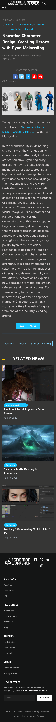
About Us (8, 585)
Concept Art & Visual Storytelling (34, 343)
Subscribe (44, 697)
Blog (6, 627)
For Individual (10, 642)
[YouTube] (47, 559)
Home (8, 20)
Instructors (8, 621)
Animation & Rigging (15, 405)
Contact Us (9, 590)
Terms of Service (11, 667)
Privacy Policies (11, 673)
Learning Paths (10, 616)
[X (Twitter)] (41, 559)
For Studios (9, 653)
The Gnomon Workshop (28, 55)
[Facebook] (35, 559)
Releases (20, 20)
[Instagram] (41, 565)
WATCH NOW (28, 325)
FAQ (5, 596)
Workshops (9, 610)
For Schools (9, 647)
